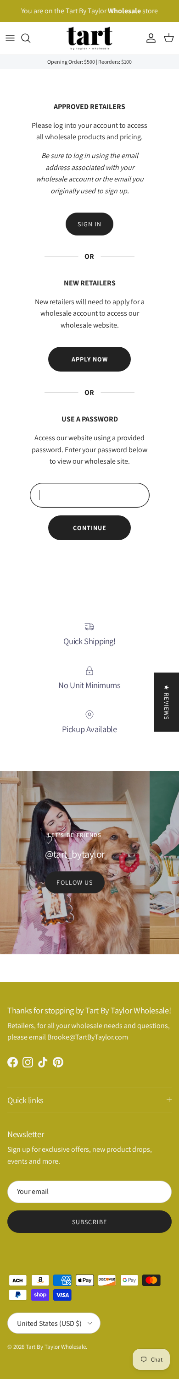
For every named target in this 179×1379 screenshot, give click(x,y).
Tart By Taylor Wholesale (56, 1347)
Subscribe (89, 1222)
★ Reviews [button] (166, 702)
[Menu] (10, 38)
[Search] (30, 38)
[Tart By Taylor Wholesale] (89, 38)
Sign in (90, 224)
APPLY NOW (90, 359)
